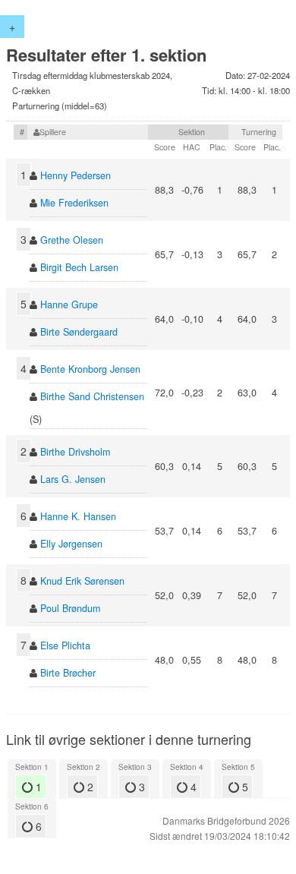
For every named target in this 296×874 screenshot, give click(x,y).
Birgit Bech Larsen (79, 267)
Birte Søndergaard (79, 332)
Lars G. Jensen (72, 479)
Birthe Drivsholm (75, 452)
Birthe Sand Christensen (92, 396)
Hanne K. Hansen (78, 516)
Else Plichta (65, 645)
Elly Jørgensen (71, 544)
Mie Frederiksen (74, 203)
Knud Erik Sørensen (82, 581)
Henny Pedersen (75, 175)
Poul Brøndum (70, 608)
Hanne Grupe (69, 304)
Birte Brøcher (68, 673)
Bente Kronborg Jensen (90, 369)
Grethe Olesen (71, 240)
